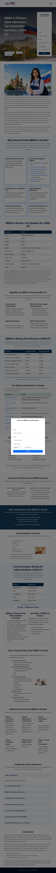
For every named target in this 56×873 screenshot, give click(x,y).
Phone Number (16, 444)
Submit (28, 451)
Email (14, 436)
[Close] (43, 420)
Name (14, 429)
